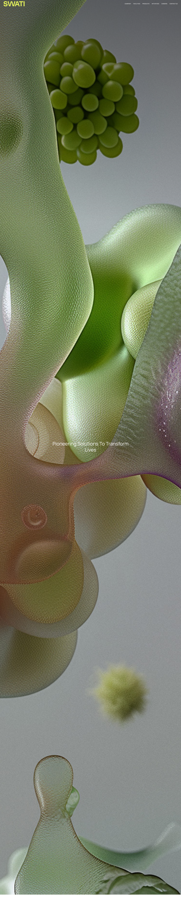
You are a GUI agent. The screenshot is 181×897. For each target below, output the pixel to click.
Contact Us (174, 4)
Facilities (136, 4)
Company (128, 4)
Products (145, 4)
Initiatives (155, 4)
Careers (164, 4)
